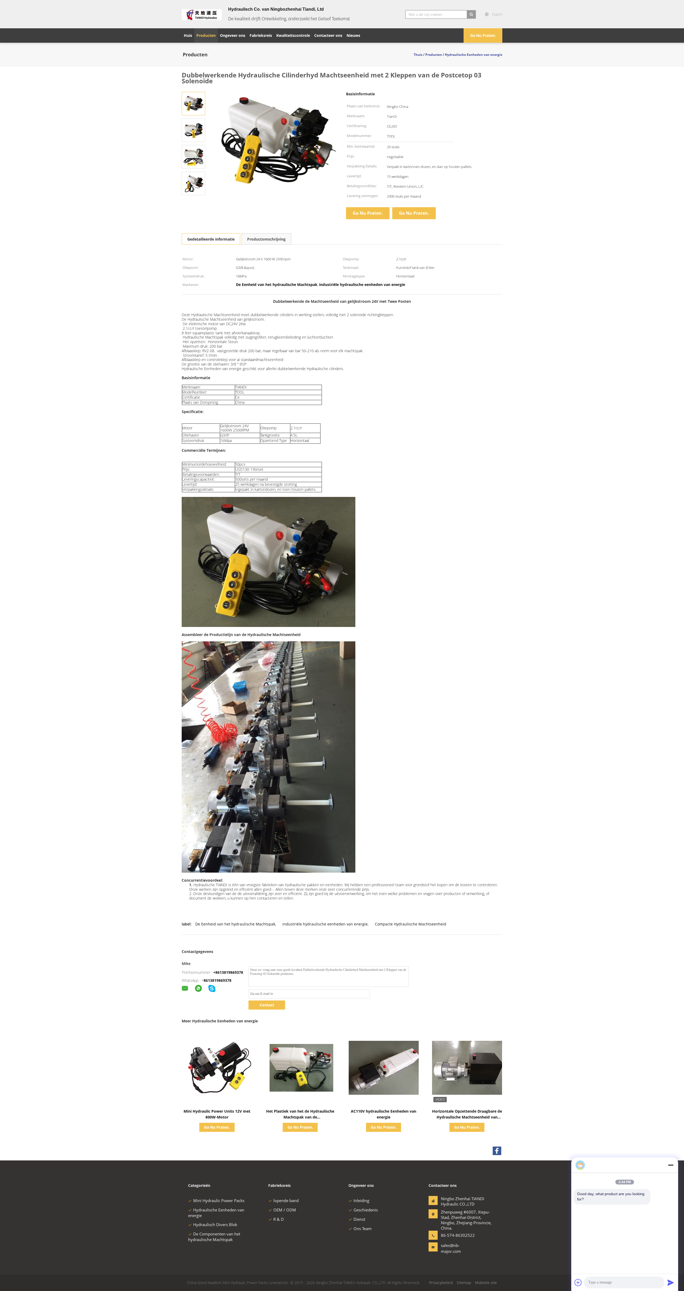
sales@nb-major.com (451, 1248)
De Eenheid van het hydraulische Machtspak (235, 924)
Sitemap (464, 1282)
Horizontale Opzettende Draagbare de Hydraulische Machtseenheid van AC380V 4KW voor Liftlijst (467, 1117)
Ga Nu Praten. (483, 35)
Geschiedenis (365, 1209)
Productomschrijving (266, 239)
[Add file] (578, 1282)
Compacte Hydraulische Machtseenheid (410, 924)
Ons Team (362, 1228)
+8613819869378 (228, 972)
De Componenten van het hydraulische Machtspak (214, 1236)
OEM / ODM (284, 1209)
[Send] (670, 1282)
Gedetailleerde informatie (211, 239)
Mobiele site (486, 1282)
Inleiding (361, 1200)
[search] (471, 14)
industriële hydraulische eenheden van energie (325, 924)
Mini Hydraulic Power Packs (218, 1200)
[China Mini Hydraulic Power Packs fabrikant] (202, 14)
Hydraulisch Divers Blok (215, 1224)
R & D (278, 1219)
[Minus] (670, 1165)
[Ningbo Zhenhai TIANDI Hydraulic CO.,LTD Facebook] (497, 1151)
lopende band (286, 1200)
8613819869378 (217, 980)
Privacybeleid (441, 1282)
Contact (267, 1004)
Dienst (359, 1219)
